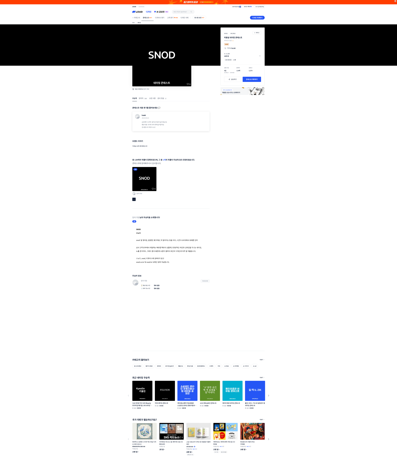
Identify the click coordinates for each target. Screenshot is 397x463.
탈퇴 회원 (146, 89)
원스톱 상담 (199, 18)
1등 (135, 169)
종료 (133, 22)
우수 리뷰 (216, 452)
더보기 (261, 359)
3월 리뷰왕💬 (224, 452)
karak (144, 115)
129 (145, 98)
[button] (242, 54)
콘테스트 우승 (190, 454)
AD (395, 1)
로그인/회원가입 (260, 6)
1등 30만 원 (228, 60)
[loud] (134, 6)
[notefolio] (141, 6)
